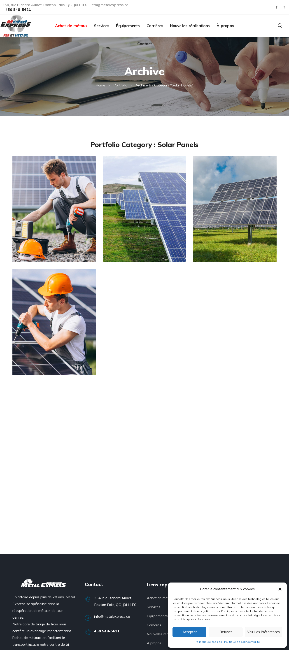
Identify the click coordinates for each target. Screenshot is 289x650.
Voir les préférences (263, 632)
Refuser (225, 632)
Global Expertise (47, 258)
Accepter (189, 632)
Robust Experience (50, 370)
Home (100, 85)
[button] (280, 589)
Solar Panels (36, 249)
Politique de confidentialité (242, 641)
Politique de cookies (208, 641)
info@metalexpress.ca (112, 616)
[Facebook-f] (277, 7)
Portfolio (120, 85)
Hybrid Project (134, 258)
